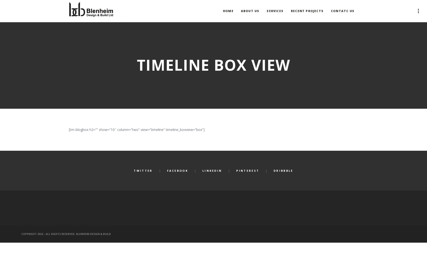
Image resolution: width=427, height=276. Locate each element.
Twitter (143, 170)
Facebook (177, 170)
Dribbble (283, 170)
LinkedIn (212, 170)
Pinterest (247, 170)
